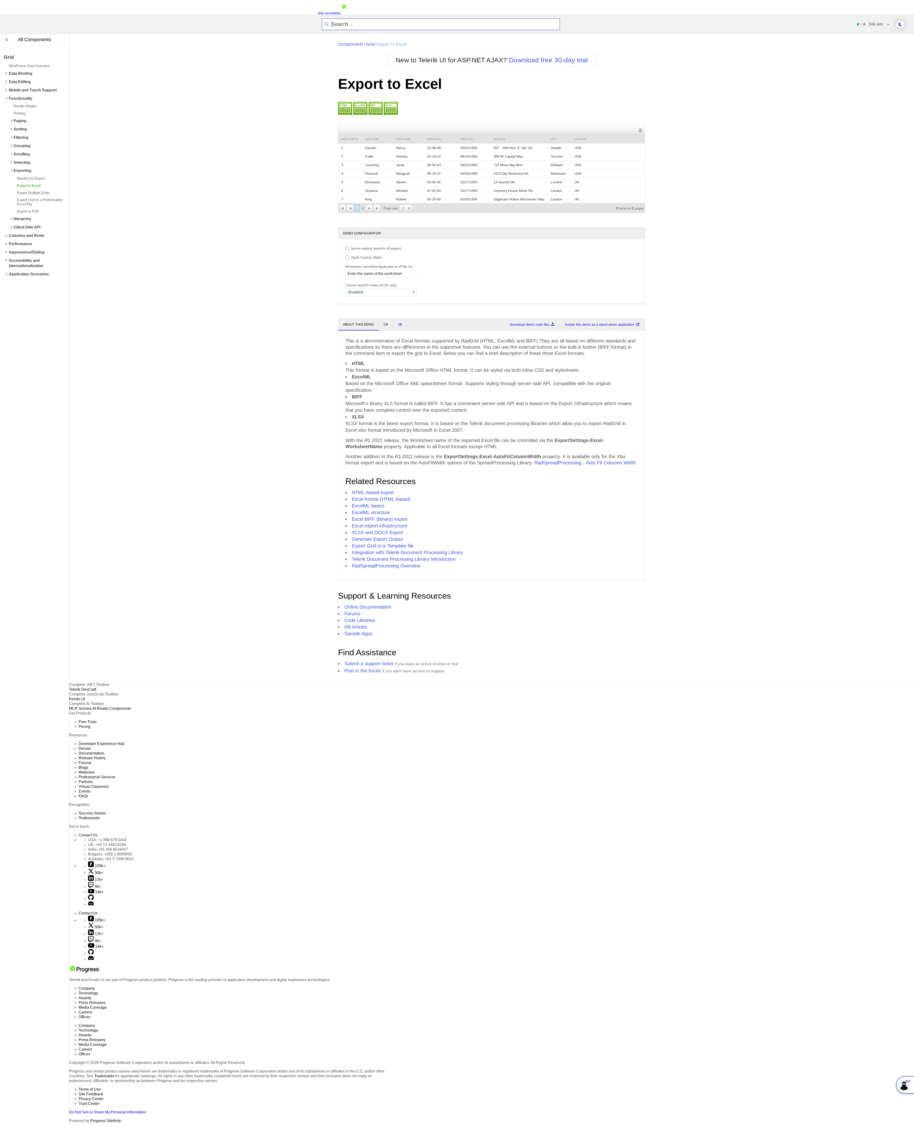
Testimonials (89, 818)
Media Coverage (93, 1007)
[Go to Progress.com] (84, 971)
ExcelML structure (371, 512)
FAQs (83, 796)
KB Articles (355, 627)
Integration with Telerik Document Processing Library (407, 552)
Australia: (111, 859)
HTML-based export (373, 492)
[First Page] (342, 208)
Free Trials (88, 722)
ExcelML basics (368, 505)
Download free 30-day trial (548, 60)
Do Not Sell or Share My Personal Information (107, 1112)
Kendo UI (77, 699)
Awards (85, 998)
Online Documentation (367, 607)
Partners (86, 782)
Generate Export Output (377, 539)
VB (400, 324)
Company (87, 988)
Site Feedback (91, 1094)
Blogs (83, 767)
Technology (88, 993)
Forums (352, 613)
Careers (85, 1012)
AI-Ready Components (111, 708)
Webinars (87, 772)
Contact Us (88, 835)
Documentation (91, 753)
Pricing (84, 727)
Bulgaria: (110, 854)
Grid (370, 44)
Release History (92, 758)
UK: (107, 845)
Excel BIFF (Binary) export (380, 519)
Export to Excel (392, 44)
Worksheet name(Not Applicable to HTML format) (381, 266)
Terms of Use (90, 1089)
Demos (85, 748)
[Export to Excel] (640, 130)
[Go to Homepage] (344, 13)
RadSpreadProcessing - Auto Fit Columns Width (585, 462)
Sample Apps (358, 633)
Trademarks (104, 1076)
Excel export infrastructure (379, 525)
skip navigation (329, 13)
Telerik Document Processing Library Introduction (404, 559)
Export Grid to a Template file (383, 545)
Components (350, 44)
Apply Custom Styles (366, 257)
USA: (107, 840)
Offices (84, 1017)
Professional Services (97, 777)
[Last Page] (377, 208)
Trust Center (89, 1104)
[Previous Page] (350, 208)
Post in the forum (362, 670)
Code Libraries (359, 620)
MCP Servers (80, 708)
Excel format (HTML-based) (381, 499)
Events (84, 791)
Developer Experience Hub (101, 744)
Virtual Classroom (94, 786)
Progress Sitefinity (105, 1121)
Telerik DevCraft (82, 689)
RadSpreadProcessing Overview (386, 565)
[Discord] (91, 905)
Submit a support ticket (368, 663)
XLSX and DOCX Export (377, 532)
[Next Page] (369, 208)
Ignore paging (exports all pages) (376, 248)
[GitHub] (91, 899)
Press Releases (92, 1003)
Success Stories (92, 813)
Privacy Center (91, 1099)
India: (108, 849)
